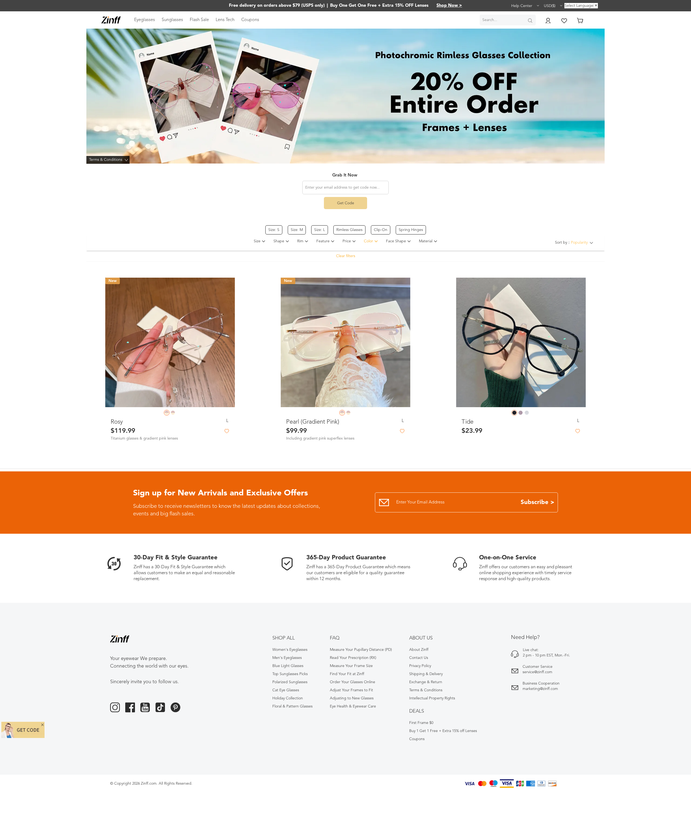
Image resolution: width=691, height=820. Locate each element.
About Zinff (418, 650)
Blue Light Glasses (287, 666)
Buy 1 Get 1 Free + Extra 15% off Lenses (443, 731)
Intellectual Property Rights (432, 698)
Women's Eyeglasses (289, 650)
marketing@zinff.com (540, 689)
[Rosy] (170, 342)
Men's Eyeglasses (287, 658)
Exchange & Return (425, 682)
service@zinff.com (537, 672)
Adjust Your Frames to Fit (351, 690)
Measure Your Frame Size (351, 666)
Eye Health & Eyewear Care (353, 706)
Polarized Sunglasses (289, 682)
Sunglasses (172, 20)
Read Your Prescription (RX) (353, 658)
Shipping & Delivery (426, 674)
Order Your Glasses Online (352, 682)
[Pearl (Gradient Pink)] (345, 342)
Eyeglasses (144, 20)
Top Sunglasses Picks (290, 674)
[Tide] (521, 342)
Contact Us (418, 658)
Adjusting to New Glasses (352, 698)
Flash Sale (199, 20)
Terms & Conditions (425, 690)
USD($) (550, 6)
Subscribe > (537, 502)
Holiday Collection (287, 698)
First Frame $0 (421, 723)
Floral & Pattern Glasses (292, 706)
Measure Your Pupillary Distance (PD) (361, 650)
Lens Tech (225, 20)
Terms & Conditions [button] (109, 160)
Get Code (345, 203)
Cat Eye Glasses (285, 690)
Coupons (250, 20)
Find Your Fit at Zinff (347, 674)
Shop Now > (449, 6)
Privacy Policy (420, 666)
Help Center (522, 6)
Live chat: (531, 650)
